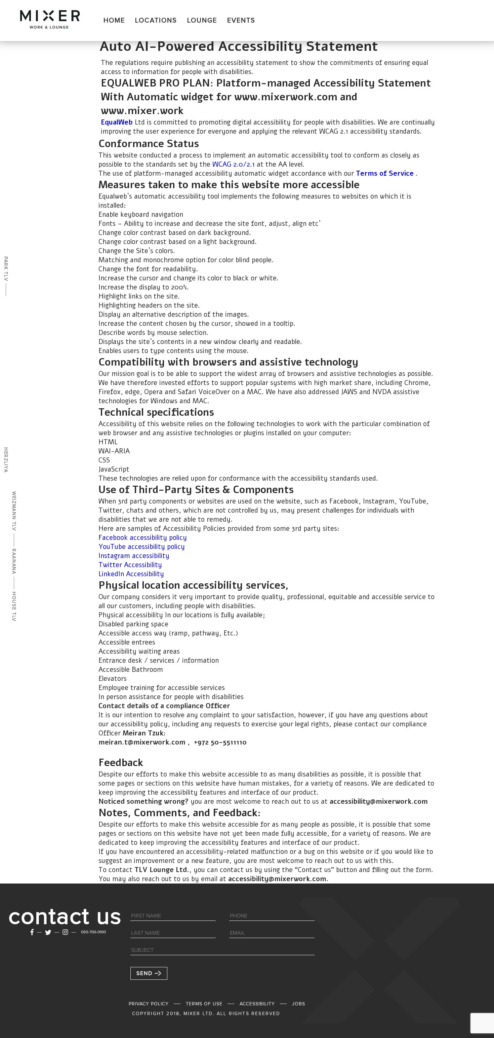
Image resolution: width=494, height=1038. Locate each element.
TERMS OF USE (204, 1004)
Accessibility (257, 1004)
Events (241, 20)
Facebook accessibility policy (142, 537)
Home (114, 20)
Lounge (202, 20)
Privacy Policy (149, 1004)
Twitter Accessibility (130, 564)
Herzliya (5, 460)
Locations (156, 20)
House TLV (13, 607)
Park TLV (5, 268)
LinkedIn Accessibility (131, 574)
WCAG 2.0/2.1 (233, 164)
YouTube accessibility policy (141, 546)
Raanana (13, 562)
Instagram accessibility (133, 555)
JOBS (298, 1004)
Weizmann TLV (13, 511)
